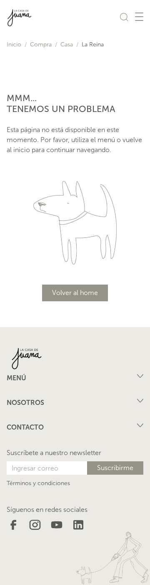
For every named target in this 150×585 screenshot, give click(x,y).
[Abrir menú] (139, 17)
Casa (66, 44)
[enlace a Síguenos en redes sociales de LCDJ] (13, 524)
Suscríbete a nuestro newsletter (54, 453)
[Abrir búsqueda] (124, 17)
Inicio (14, 44)
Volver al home (75, 293)
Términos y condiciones (38, 483)
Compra (41, 44)
